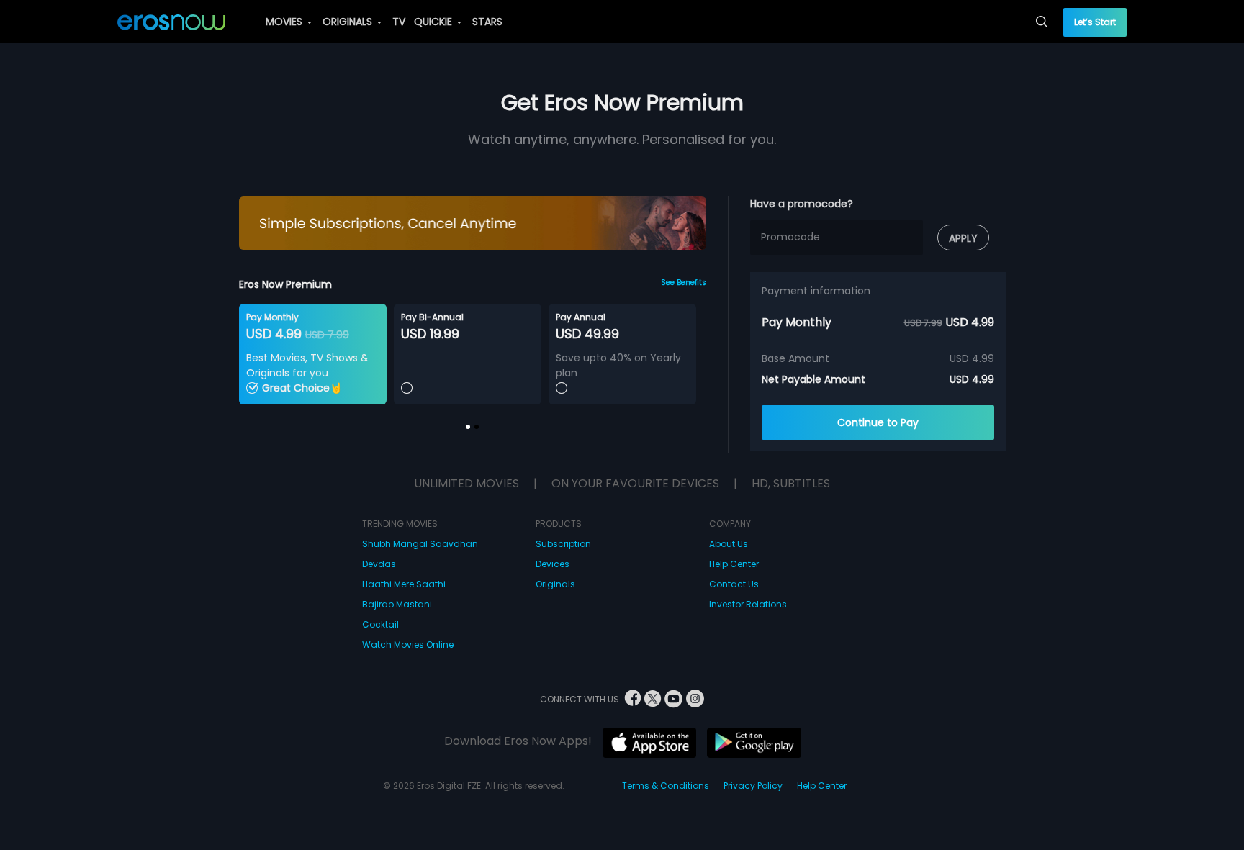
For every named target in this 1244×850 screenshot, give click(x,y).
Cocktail (380, 624)
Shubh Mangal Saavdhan (420, 544)
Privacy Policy (753, 785)
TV (398, 21)
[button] (468, 427)
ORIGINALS (349, 21)
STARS (487, 21)
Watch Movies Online (408, 644)
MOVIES (285, 21)
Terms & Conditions (665, 785)
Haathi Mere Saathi (404, 584)
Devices (552, 564)
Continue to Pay (878, 422)
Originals (555, 584)
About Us (728, 544)
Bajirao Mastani (397, 604)
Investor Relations (748, 604)
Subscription (563, 544)
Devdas (379, 564)
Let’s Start (1095, 22)
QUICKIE (434, 21)
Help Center (734, 564)
